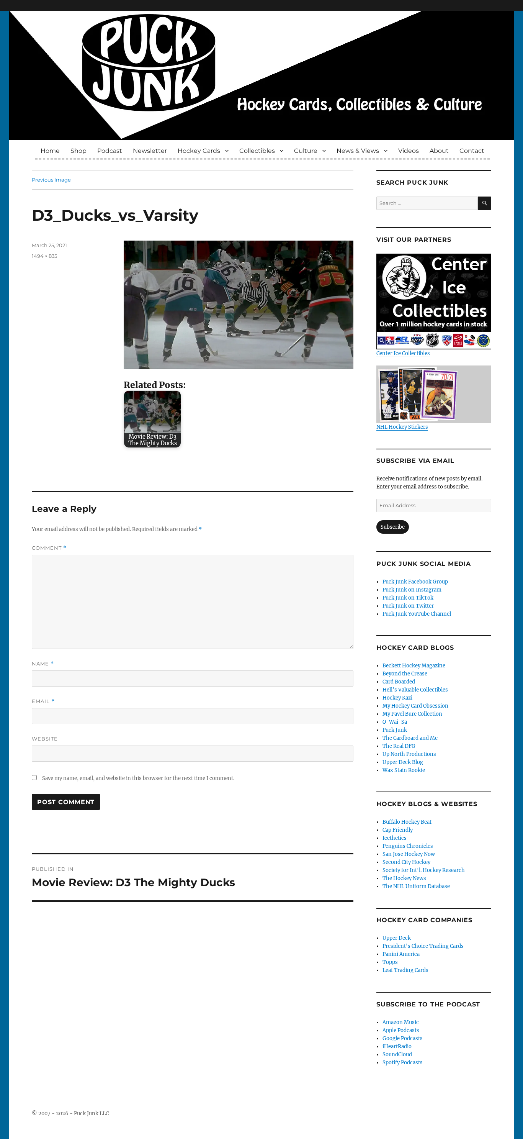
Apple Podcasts (400, 1030)
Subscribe (393, 527)
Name (43, 663)
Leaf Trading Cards (405, 970)
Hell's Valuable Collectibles (415, 690)
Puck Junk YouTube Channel (416, 614)
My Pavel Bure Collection (412, 714)
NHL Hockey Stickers (402, 427)
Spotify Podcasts (402, 1062)
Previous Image (51, 180)
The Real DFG (398, 746)
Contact (471, 150)
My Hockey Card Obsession (415, 706)
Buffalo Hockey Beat (406, 822)
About (439, 150)
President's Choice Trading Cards (423, 946)
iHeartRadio (397, 1046)
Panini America (401, 954)
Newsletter (150, 150)
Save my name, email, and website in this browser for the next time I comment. (138, 778)
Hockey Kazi (397, 698)
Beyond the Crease (404, 673)
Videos (408, 150)
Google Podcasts (402, 1038)
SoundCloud (397, 1054)
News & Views (358, 150)
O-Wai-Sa (394, 722)
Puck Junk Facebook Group (415, 582)
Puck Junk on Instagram (411, 590)
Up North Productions (409, 754)
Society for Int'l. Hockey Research (423, 870)
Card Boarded (398, 681)
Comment (49, 548)
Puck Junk (394, 730)
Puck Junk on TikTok (407, 598)
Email (43, 701)
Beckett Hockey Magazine (413, 665)
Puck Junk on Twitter (408, 606)
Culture (305, 150)
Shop (78, 150)
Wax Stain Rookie (403, 770)
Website (45, 739)
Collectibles (257, 150)
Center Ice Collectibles (403, 353)
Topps (390, 962)
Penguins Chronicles (407, 846)
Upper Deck (396, 938)
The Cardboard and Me (410, 738)
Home (50, 150)
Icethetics (394, 838)
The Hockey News (404, 878)
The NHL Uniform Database (416, 886)
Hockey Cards (199, 150)
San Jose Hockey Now (408, 854)
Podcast (109, 150)
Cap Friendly (397, 830)
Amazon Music (400, 1022)
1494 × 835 (44, 256)
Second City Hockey (406, 862)
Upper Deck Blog (402, 762)
